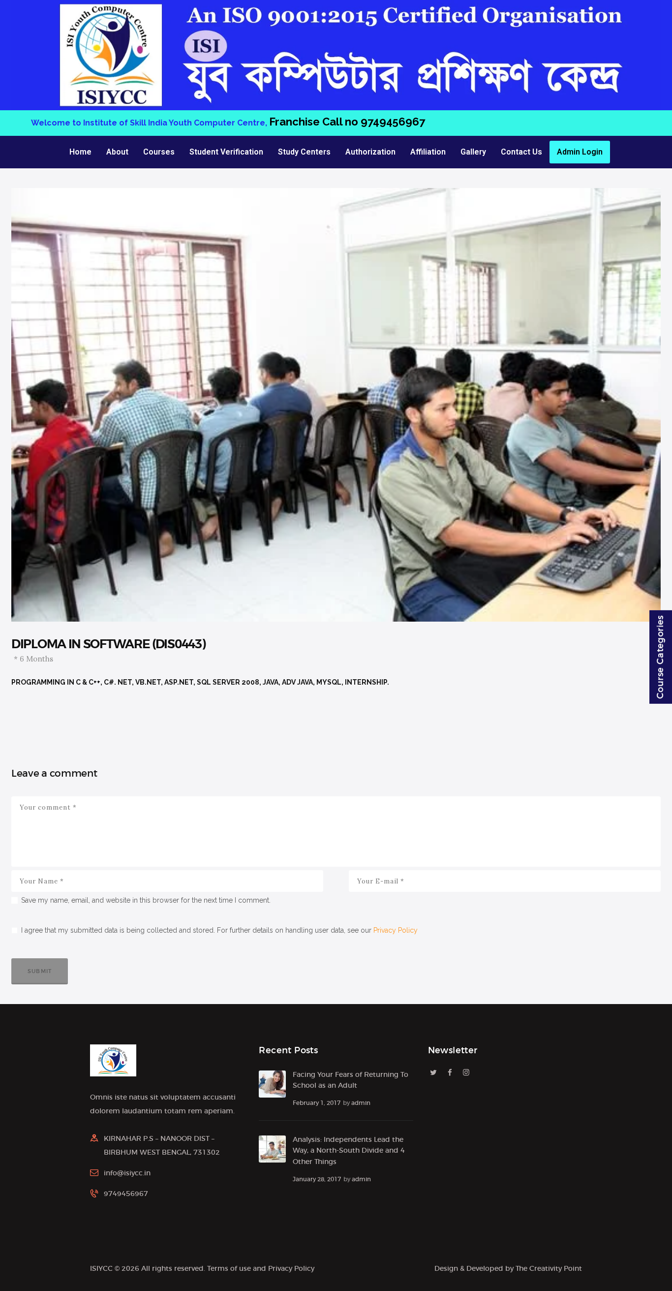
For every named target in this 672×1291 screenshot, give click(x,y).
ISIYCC (101, 1268)
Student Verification (226, 152)
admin (360, 1102)
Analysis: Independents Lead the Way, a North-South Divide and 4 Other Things (349, 1150)
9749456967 (434, 121)
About (117, 152)
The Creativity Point (549, 1268)
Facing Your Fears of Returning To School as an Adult (350, 1080)
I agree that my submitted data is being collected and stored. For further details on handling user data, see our (219, 930)
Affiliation (428, 152)
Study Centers (304, 152)
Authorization (370, 152)
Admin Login (580, 152)
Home (80, 152)
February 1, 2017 (316, 1102)
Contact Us (521, 152)
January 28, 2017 (317, 1179)
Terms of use (229, 1268)
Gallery (473, 152)
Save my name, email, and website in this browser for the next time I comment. (146, 900)
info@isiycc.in (127, 1172)
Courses (159, 152)
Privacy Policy (395, 930)
